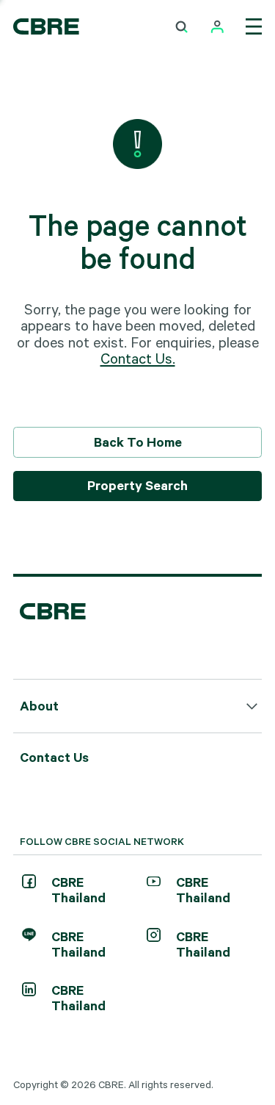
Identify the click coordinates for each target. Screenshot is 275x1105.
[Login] (217, 27)
